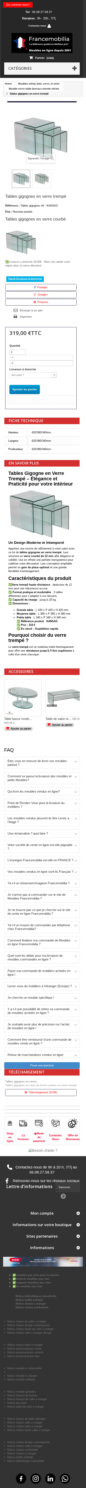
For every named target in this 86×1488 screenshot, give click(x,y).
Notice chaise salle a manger (24, 1422)
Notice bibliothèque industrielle (36, 1296)
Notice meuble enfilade (21, 1379)
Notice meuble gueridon (21, 1391)
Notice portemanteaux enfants (25, 1352)
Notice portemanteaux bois (23, 1356)
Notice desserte (16, 1402)
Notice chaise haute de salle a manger (30, 1329)
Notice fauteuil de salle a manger (27, 1399)
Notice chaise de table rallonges (26, 1418)
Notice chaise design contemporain (28, 1325)
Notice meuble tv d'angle (22, 1375)
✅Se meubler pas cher (28, 1286)
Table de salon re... (58, 719)
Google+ (42, 294)
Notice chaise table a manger (25, 1426)
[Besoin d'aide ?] (43, 1150)
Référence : (12, 205)
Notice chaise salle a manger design (29, 1332)
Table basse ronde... (18, 719)
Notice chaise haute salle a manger (28, 1430)
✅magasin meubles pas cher (32, 1282)
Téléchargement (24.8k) (42, 1092)
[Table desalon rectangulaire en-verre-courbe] (64, 697)
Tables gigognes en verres (21, 1081)
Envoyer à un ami (31, 310)
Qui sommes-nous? (18, 4)
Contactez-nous (37, 25)
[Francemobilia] (41, 42)
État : (8, 211)
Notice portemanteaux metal (24, 1348)
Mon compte (42, 1213)
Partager (41, 287)
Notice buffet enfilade (29, 1300)
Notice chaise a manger (31, 1303)
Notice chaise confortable (32, 1307)
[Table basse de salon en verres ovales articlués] (22, 697)
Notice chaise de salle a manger (26, 1321)
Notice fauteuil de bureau (22, 1395)
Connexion (62, 26)
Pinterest (42, 302)
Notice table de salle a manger (25, 1406)
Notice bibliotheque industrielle (25, 1461)
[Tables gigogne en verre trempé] (21, 179)
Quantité (14, 345)
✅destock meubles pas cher (31, 1278)
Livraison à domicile (23, 369)
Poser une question (42, 1065)
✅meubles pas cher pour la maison (36, 1275)
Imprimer (26, 316)
